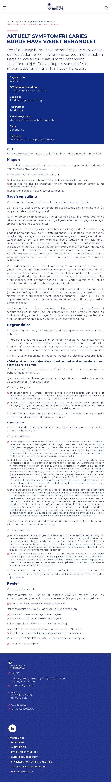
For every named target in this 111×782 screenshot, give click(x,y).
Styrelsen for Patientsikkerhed (31, 762)
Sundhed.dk (18, 747)
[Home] (56, 6)
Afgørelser (21, 21)
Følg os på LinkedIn (21, 719)
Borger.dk (17, 742)
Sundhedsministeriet (24, 757)
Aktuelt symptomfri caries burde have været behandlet (33, 24)
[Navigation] (4, 8)
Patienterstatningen (24, 752)
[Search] (106, 8)
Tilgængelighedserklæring (28, 766)
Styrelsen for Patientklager (40, 21)
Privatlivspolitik (22, 771)
